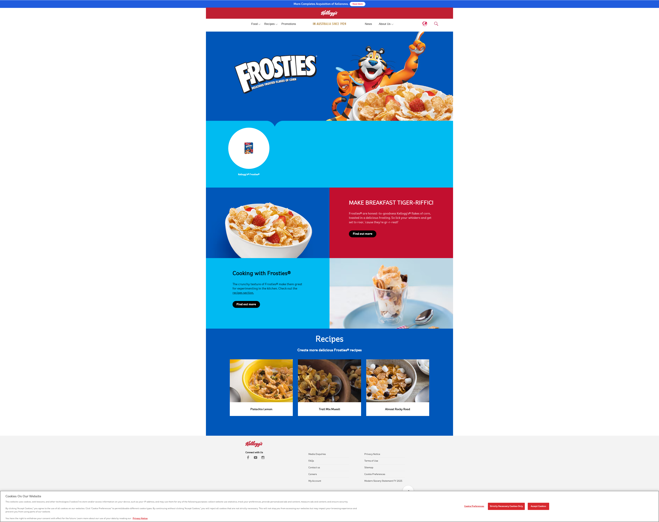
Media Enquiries (317, 454)
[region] (329, 506)
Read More (357, 4)
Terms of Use (371, 460)
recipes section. (243, 293)
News (368, 24)
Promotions (288, 24)
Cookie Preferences (374, 474)
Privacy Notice (372, 454)
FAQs (311, 460)
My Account (314, 481)
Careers (312, 474)
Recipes (269, 24)
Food (254, 24)
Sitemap (368, 467)
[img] (329, 23)
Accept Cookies (538, 506)
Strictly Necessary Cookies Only (506, 506)
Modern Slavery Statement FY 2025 (383, 481)
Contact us (314, 467)
